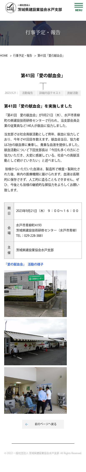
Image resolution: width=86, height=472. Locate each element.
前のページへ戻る (46, 424)
